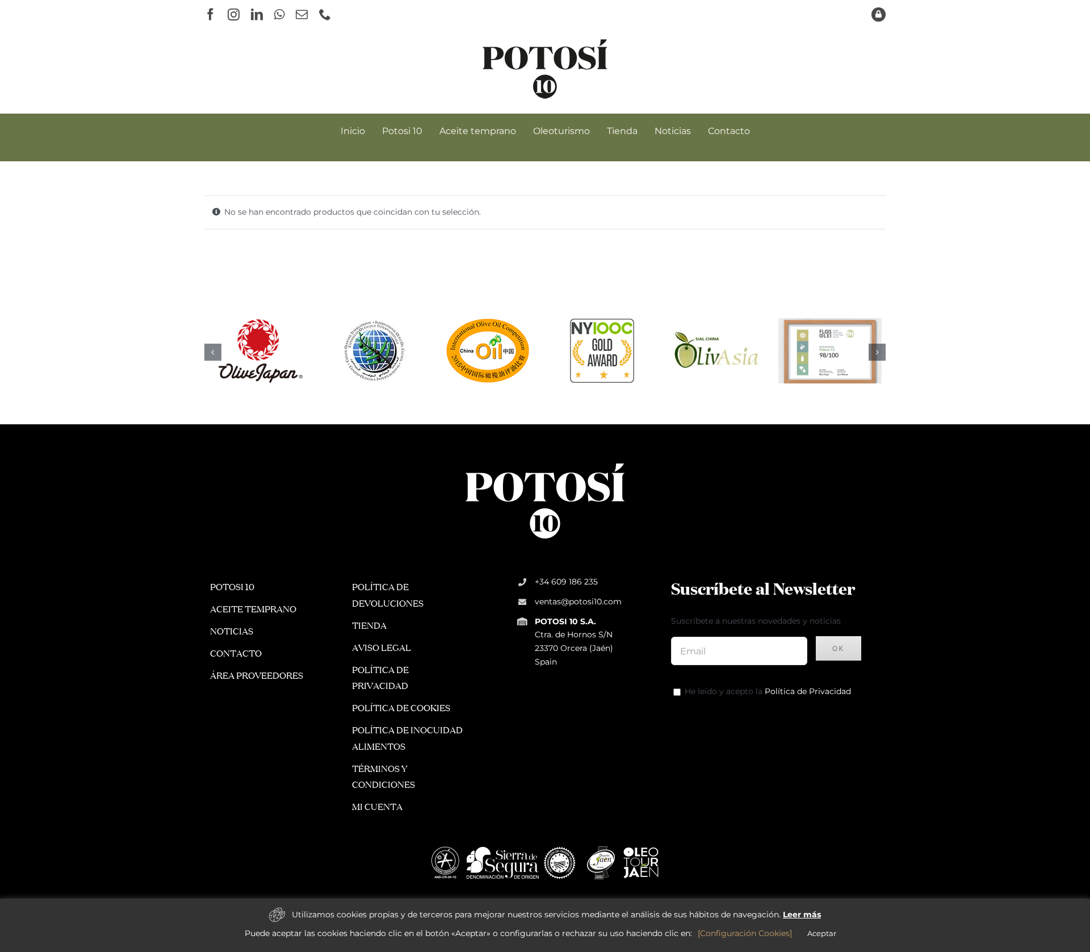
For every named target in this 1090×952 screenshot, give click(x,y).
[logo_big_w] (545, 462)
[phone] (325, 14)
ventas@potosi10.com (578, 601)
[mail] (302, 14)
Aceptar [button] (821, 933)
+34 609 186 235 (566, 582)
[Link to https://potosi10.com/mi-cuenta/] (878, 14)
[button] (212, 352)
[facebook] (210, 14)
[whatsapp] (279, 14)
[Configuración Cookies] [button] (745, 933)
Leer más (802, 914)
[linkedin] (257, 14)
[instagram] (234, 14)
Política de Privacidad (808, 691)
